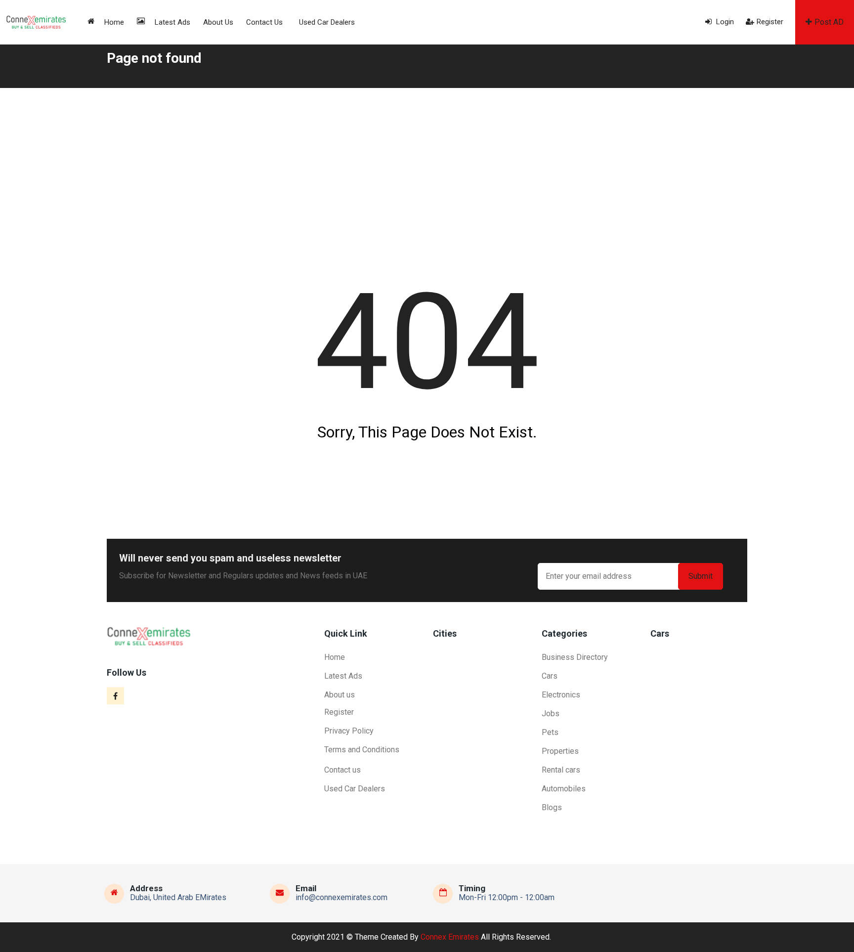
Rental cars (561, 770)
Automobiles (564, 788)
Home (114, 22)
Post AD (829, 22)
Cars (549, 676)
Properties (560, 751)
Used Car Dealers (327, 22)
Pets (550, 732)
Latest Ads (172, 22)
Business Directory (575, 657)
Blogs (552, 807)
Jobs (550, 713)
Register (770, 21)
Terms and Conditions (361, 749)
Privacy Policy (349, 731)
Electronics (561, 694)
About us (218, 22)
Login (724, 21)
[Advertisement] (427, 162)
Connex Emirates (450, 937)
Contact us (264, 22)
